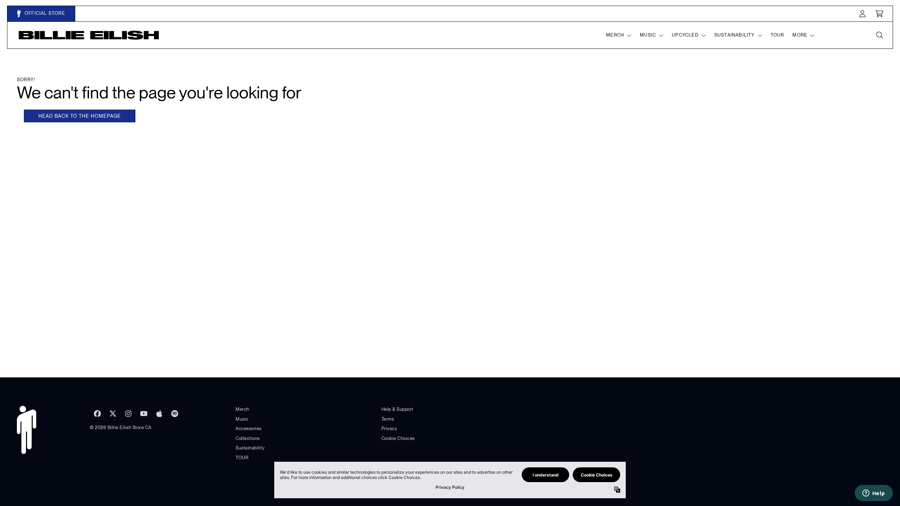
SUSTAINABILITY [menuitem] (734, 35)
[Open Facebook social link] (97, 413)
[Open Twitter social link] (113, 413)
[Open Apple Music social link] (159, 413)
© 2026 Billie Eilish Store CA (121, 427)
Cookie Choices (398, 438)
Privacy (389, 428)
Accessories (249, 428)
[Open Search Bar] (879, 35)
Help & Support (397, 409)
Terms (387, 419)
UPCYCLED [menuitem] (685, 35)
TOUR (242, 457)
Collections (248, 438)
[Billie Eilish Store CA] (89, 35)
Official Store (44, 13)
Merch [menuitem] (615, 35)
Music (242, 419)
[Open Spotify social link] (174, 413)
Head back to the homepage (79, 116)
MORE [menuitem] (799, 35)
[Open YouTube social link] (144, 413)
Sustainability (250, 447)
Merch (242, 409)
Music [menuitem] (648, 35)
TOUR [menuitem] (777, 35)
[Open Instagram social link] (128, 413)
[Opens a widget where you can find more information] (873, 493)
